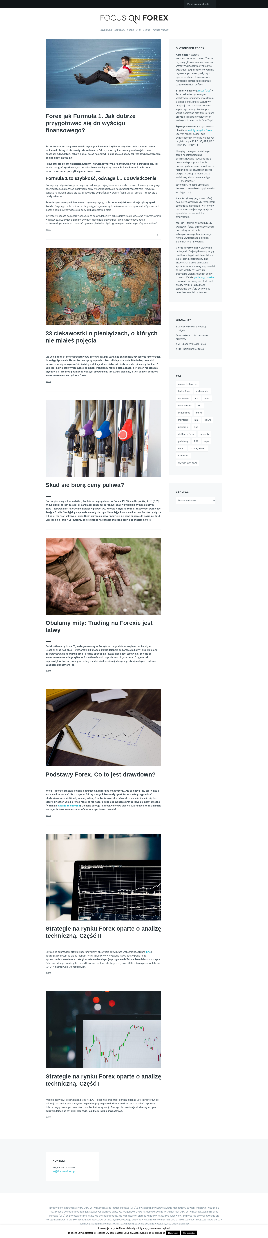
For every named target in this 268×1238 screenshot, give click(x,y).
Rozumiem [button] (173, 1233)
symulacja (183, 455)
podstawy (183, 441)
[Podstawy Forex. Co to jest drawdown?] (159, 689)
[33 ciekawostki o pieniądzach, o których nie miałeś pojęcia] (159, 247)
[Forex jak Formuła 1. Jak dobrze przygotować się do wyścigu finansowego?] (159, 38)
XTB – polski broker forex (190, 348)
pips (196, 427)
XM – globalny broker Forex (191, 344)
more (48, 229)
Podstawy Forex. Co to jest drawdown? (101, 774)
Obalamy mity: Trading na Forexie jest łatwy (99, 626)
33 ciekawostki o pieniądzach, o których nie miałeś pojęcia (102, 337)
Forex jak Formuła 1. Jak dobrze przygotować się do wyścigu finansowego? (91, 123)
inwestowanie (185, 405)
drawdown (183, 398)
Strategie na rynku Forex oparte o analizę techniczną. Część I (103, 1080)
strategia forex (197, 448)
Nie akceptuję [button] (189, 1233)
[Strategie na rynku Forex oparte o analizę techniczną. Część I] (159, 991)
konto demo (184, 412)
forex (207, 398)
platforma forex (186, 434)
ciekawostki (202, 391)
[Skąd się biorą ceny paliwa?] (159, 399)
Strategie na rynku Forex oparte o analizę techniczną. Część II (103, 932)
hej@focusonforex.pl (64, 1171)
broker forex (203, 90)
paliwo (208, 420)
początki (204, 434)
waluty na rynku (200, 130)
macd (199, 412)
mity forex (183, 420)
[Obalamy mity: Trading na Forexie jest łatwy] (159, 537)
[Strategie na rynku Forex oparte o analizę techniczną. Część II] (159, 833)
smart (181, 448)
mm (196, 420)
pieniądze (183, 427)
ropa (206, 441)
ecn (196, 398)
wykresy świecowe (187, 462)
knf (199, 405)
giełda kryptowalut (204, 277)
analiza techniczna (69, 805)
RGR (196, 441)
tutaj (148, 951)
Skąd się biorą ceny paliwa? (85, 485)
